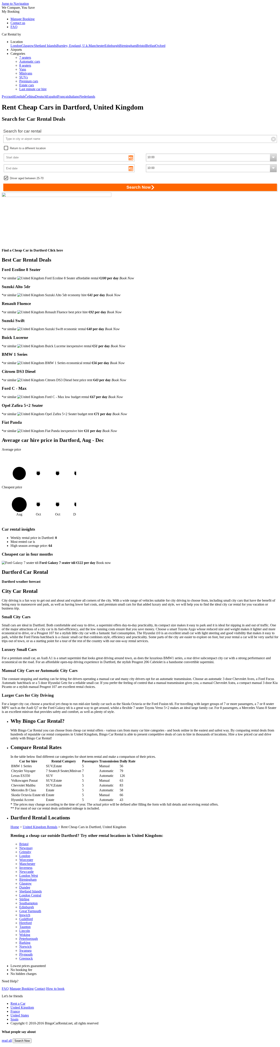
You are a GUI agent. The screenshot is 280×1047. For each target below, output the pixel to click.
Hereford (25, 923)
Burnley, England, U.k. (72, 46)
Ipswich (24, 915)
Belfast (150, 46)
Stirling (24, 899)
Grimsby (25, 852)
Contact (40, 988)
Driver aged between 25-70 (27, 178)
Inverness (25, 868)
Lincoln (24, 931)
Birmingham (127, 46)
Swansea (25, 950)
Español (52, 96)
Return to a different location (28, 148)
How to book (55, 988)
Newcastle (26, 871)
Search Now (22, 1040)
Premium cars (28, 81)
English (19, 96)
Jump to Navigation (15, 3)
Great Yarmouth (30, 911)
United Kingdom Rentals (40, 827)
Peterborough (28, 939)
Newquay (26, 848)
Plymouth (26, 954)
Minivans (25, 73)
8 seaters (25, 65)
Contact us (17, 23)
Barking (24, 942)
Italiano (74, 96)
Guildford (26, 919)
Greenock (26, 958)
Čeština (30, 96)
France (15, 1011)
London (15, 46)
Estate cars (26, 85)
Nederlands (87, 96)
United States (19, 1015)
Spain (14, 1019)
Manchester (97, 46)
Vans (22, 69)
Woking (24, 935)
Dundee (24, 887)
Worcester (26, 860)
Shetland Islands (45, 46)
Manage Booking (22, 19)
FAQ (14, 27)
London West (28, 875)
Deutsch (40, 96)
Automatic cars (29, 61)
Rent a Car (17, 1003)
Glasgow (27, 46)
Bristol (141, 46)
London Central (30, 895)
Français (63, 96)
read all (7, 1040)
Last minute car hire (33, 89)
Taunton (25, 927)
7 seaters (25, 57)
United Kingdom (22, 1007)
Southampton (28, 903)
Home (14, 827)
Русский (8, 96)
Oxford (160, 46)
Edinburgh (112, 46)
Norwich (25, 946)
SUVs (23, 77)
